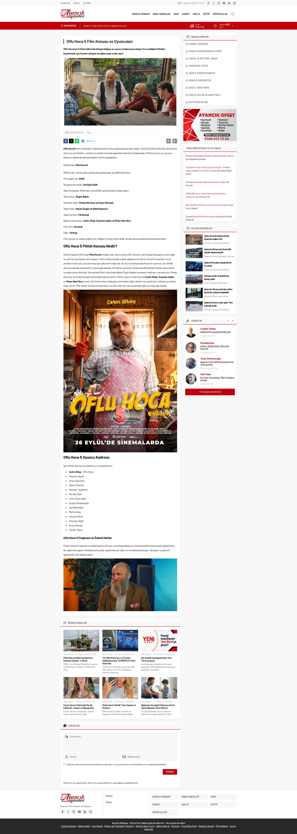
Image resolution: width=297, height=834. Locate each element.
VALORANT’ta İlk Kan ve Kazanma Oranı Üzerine (208, 205)
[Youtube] (224, 3)
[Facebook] (208, 3)
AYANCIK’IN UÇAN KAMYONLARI (215, 332)
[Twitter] (213, 3)
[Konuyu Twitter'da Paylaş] (71, 141)
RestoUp (175, 826)
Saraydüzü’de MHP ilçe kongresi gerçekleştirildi (207, 216)
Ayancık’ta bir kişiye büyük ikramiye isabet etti (216, 237)
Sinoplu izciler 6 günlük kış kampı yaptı (216, 277)
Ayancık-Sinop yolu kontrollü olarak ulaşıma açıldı (217, 251)
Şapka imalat (84, 826)
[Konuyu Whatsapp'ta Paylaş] (77, 141)
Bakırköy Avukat (206, 826)
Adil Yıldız (205, 374)
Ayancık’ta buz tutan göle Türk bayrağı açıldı (218, 304)
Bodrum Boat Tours (145, 826)
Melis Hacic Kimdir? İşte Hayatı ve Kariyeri (119, 706)
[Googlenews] (234, 3)
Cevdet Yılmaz (208, 328)
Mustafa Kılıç (207, 342)
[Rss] (229, 3)
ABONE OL (91, 141)
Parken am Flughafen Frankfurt (119, 826)
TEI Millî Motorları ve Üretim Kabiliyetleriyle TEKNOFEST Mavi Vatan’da (118, 660)
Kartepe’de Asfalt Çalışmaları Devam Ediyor (206, 182)
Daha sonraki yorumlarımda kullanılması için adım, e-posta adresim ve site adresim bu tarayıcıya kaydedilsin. (117, 764)
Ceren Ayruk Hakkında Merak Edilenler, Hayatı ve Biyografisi (78, 706)
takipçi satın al (162, 826)
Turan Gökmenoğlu (210, 358)
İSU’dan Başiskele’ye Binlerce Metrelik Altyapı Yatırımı (210, 155)
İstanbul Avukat (68, 826)
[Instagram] (219, 3)
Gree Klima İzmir (189, 826)
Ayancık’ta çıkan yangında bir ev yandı (218, 264)
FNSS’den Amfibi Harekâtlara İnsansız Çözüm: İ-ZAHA (78, 659)
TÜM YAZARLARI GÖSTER (210, 392)
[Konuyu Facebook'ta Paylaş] (65, 141)
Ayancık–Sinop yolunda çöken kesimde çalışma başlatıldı (218, 291)
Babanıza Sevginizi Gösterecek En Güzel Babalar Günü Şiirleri (158, 706)
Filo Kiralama (222, 826)
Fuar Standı (97, 826)
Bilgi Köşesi (68, 654)
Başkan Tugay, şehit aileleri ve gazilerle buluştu (105, 25)
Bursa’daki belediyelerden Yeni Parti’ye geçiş (156, 659)
